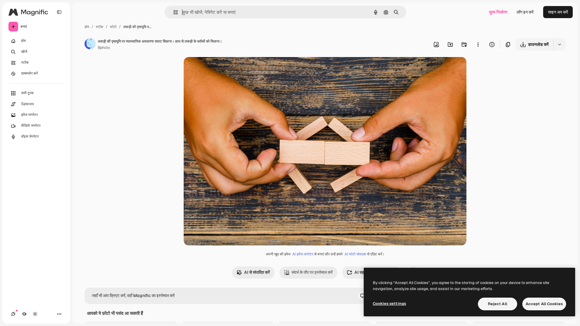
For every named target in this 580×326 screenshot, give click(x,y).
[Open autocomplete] (173, 12)
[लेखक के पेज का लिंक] (90, 44)
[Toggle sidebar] (59, 12)
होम (87, 26)
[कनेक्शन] (13, 314)
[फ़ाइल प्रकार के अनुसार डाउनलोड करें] (559, 44)
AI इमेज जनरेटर (302, 254)
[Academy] (24, 314)
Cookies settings (389, 303)
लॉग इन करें (525, 12)
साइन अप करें (558, 12)
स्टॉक (99, 26)
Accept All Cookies (544, 303)
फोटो (113, 26)
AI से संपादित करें (257, 272)
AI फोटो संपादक (355, 254)
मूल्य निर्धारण (498, 12)
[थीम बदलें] (35, 314)
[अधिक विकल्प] (478, 44)
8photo (104, 47)
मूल (216, 69)
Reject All (497, 303)
